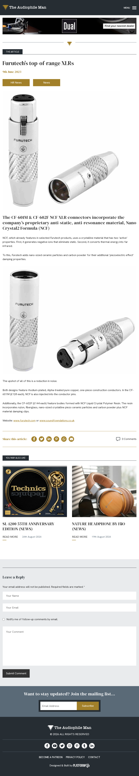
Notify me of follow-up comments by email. (32, 619)
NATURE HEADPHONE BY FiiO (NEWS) (98, 526)
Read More (10, 537)
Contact (94, 757)
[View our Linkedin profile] (92, 745)
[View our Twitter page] (62, 745)
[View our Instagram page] (69, 745)
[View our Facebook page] (47, 745)
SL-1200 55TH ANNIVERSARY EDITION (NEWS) (28, 526)
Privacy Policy (75, 757)
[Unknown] (69, 26)
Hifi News (16, 82)
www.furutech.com (24, 420)
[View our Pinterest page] (77, 745)
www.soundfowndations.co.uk (56, 420)
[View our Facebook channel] (54, 745)
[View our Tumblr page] (84, 745)
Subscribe (88, 706)
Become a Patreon (51, 757)
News (46, 82)
